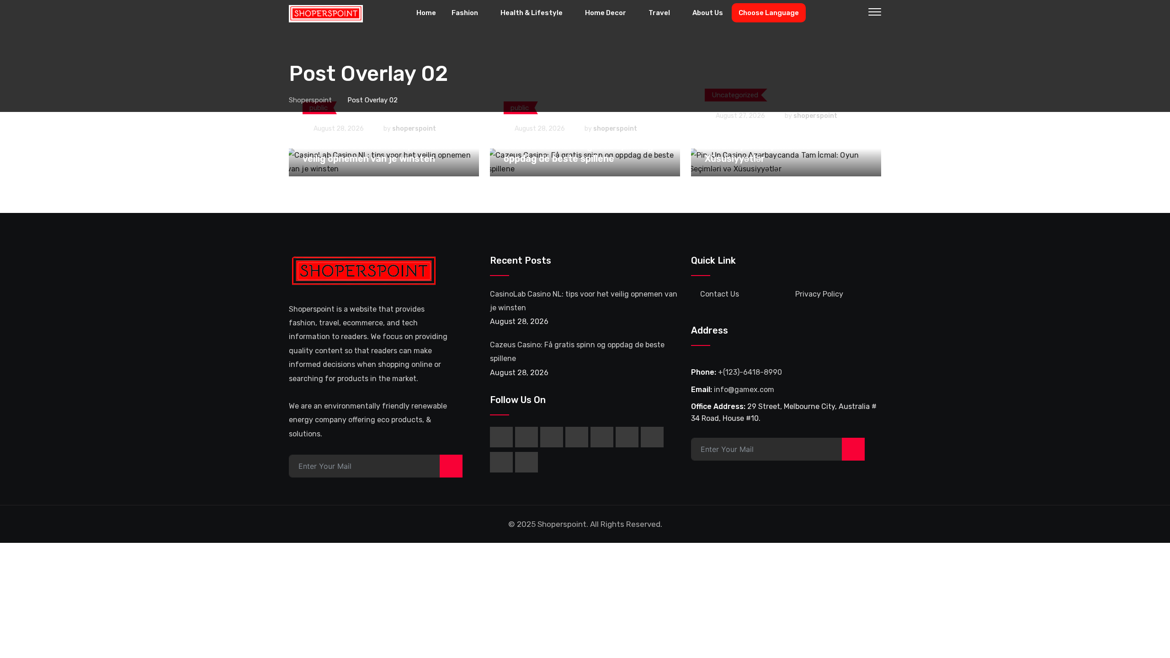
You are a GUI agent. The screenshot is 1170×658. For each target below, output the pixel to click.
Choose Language (769, 13)
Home (426, 13)
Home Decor (605, 13)
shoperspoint (414, 129)
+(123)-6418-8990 (750, 372)
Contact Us (719, 294)
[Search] (855, 13)
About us (707, 13)
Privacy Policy (819, 294)
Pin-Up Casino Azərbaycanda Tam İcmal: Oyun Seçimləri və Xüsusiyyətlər (779, 145)
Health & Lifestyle (531, 13)
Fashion (465, 13)
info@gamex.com (744, 389)
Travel (659, 13)
